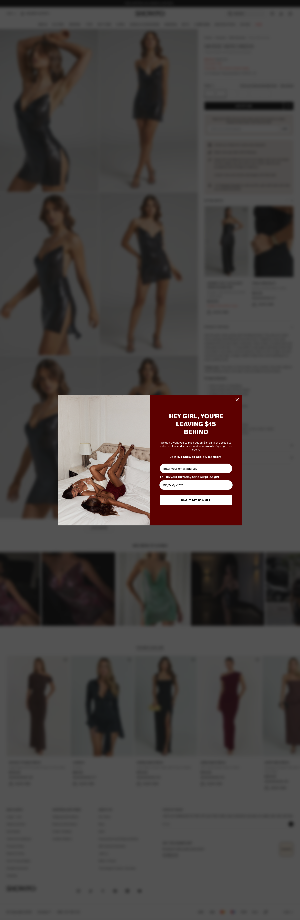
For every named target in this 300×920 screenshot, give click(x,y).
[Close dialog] (237, 399)
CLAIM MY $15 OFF (196, 500)
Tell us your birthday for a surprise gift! (189, 477)
